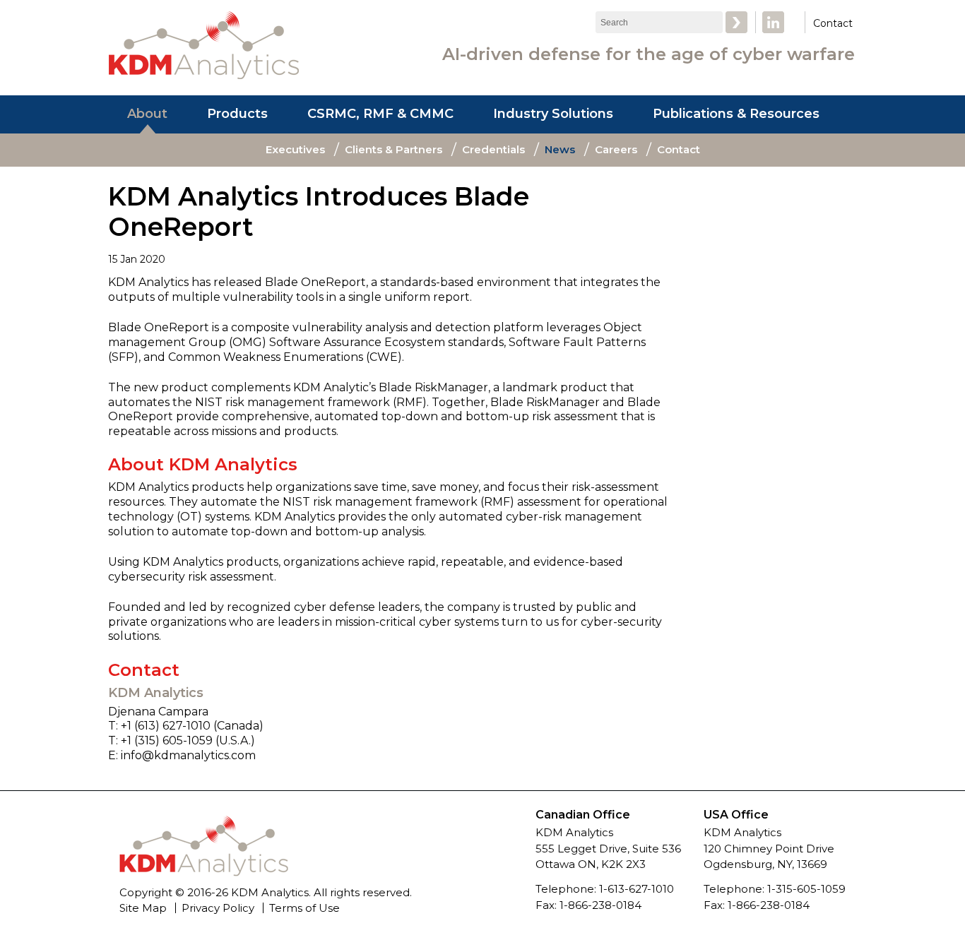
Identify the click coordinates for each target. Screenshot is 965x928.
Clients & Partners (393, 149)
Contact (833, 23)
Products (237, 113)
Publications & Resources (736, 113)
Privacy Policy (218, 908)
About (147, 113)
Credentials (493, 149)
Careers (616, 149)
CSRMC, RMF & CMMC (380, 113)
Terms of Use (304, 908)
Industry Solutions (553, 113)
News (560, 149)
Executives (295, 149)
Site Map (143, 908)
